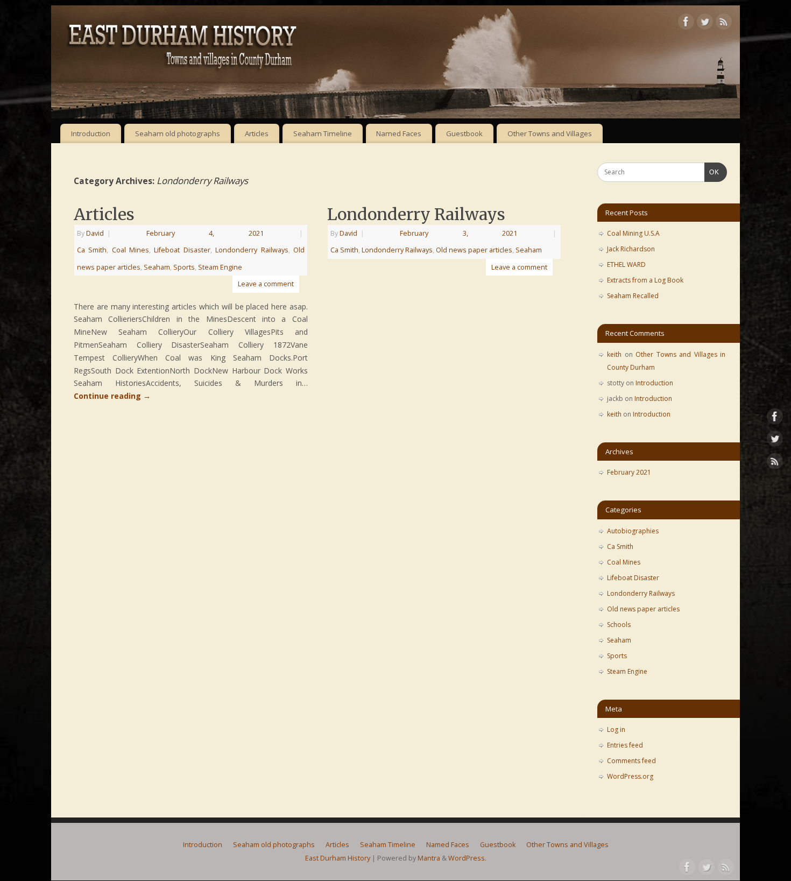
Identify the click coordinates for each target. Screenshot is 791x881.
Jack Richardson (631, 248)
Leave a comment (266, 283)
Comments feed (631, 760)
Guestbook (464, 133)
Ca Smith (92, 250)
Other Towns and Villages (549, 133)
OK (711, 172)
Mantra (429, 858)
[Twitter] (705, 23)
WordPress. (467, 858)
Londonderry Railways (251, 250)
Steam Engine (220, 267)
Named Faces (398, 133)
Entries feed (625, 745)
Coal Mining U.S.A (633, 233)
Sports (184, 267)
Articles (257, 133)
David (95, 233)
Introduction (90, 133)
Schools (619, 624)
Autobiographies (633, 530)
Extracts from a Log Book (645, 280)
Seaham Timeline (322, 133)
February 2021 (629, 472)
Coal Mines (130, 250)
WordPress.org (630, 776)
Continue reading (112, 396)
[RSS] (724, 23)
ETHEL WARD (626, 264)
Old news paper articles (474, 250)
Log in (616, 729)
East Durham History (337, 858)
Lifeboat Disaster (182, 250)
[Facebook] (686, 23)
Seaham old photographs (177, 133)
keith (614, 354)
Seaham (157, 267)
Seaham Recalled (633, 295)
